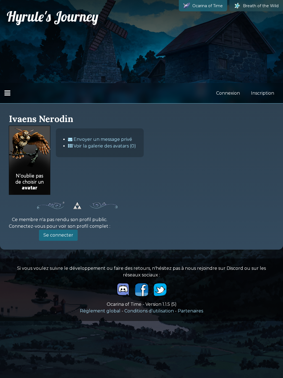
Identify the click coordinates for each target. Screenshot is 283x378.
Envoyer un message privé (102, 139)
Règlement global (100, 311)
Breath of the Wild (261, 5)
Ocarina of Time (207, 5)
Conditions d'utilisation (149, 311)
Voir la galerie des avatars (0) (104, 146)
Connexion (228, 93)
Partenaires (190, 311)
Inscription (262, 93)
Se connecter (58, 235)
